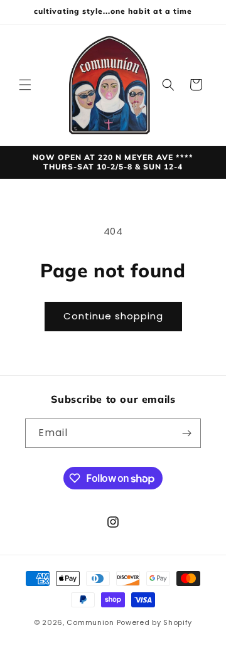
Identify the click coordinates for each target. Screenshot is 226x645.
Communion (90, 622)
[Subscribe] (186, 433)
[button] (25, 85)
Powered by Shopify (155, 622)
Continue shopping (113, 315)
